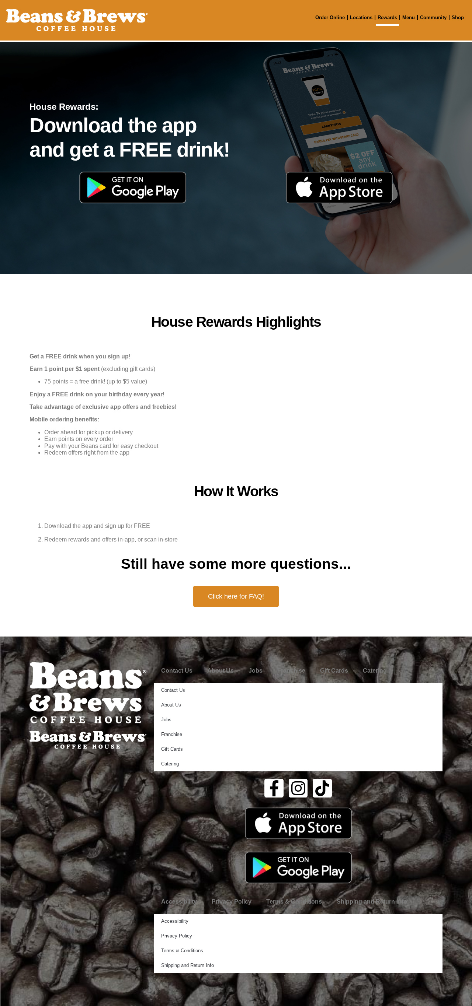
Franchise (291, 670)
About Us (220, 670)
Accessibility (179, 901)
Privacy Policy (231, 901)
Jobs (256, 670)
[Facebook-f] (274, 788)
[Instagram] (298, 788)
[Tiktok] (322, 788)
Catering (375, 670)
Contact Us (176, 670)
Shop (458, 17)
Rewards (387, 17)
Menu (408, 17)
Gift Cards (334, 670)
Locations (361, 17)
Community (433, 17)
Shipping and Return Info (372, 901)
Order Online (330, 17)
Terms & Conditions (294, 901)
